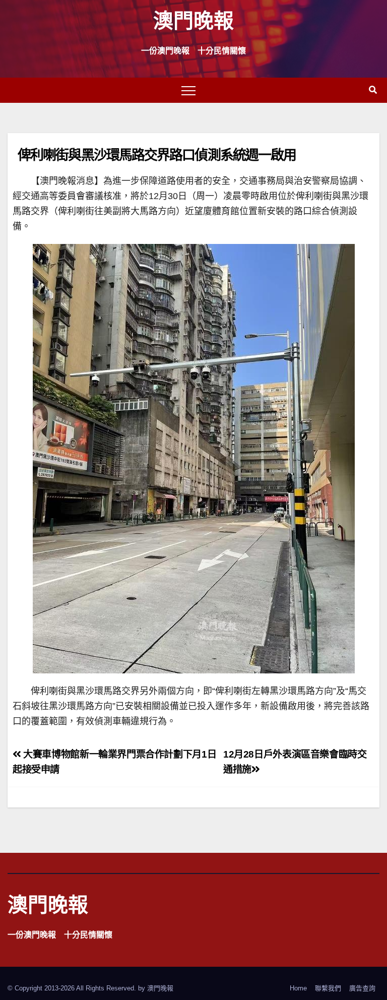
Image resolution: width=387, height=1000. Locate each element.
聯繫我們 (328, 988)
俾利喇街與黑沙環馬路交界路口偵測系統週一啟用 (157, 154)
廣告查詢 (362, 988)
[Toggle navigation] (188, 90)
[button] (373, 90)
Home (298, 988)
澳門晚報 (193, 20)
